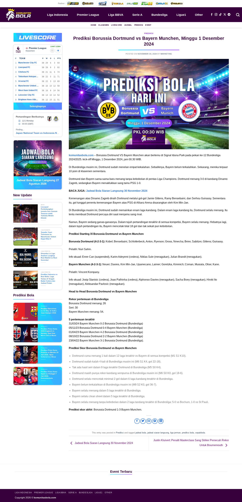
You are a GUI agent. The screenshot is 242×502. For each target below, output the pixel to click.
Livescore (116, 25)
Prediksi (138, 25)
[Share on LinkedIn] (160, 421)
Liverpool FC (24, 67)
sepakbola (200, 432)
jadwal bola (140, 432)
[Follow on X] (224, 14)
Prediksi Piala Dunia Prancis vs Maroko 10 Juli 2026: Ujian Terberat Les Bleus (49, 353)
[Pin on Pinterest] (155, 421)
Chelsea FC (23, 72)
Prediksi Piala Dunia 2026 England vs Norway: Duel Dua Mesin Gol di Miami (49, 332)
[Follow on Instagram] (216, 14)
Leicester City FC (26, 95)
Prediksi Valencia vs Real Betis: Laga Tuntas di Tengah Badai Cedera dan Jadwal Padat (49, 278)
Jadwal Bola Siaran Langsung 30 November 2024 (116, 190)
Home (93, 25)
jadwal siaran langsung (158, 432)
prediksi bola (188, 432)
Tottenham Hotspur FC (28, 76)
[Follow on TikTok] (220, 14)
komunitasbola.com (45, 497)
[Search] (238, 14)
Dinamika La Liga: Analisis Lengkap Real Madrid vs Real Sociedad (49, 257)
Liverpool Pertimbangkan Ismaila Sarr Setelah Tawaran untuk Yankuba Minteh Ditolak (49, 212)
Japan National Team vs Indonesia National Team (43, 133)
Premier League (88, 14)
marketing (166, 54)
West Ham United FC (28, 90)
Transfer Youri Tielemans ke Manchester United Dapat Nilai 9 (48, 235)
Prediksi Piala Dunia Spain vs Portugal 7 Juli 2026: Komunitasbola (49, 375)
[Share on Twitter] (143, 421)
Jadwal (128, 25)
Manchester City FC (27, 63)
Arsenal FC (23, 81)
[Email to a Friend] (149, 421)
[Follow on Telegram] (229, 14)
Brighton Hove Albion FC (28, 99)
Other (199, 14)
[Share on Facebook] (137, 421)
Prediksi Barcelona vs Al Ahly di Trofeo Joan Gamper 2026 (48, 311)
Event (148, 25)
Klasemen (103, 25)
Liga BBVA (115, 14)
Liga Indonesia (57, 14)
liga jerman (175, 432)
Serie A (137, 14)
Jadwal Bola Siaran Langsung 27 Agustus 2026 (37, 182)
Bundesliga (159, 14)
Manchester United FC (28, 86)
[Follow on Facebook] (211, 14)
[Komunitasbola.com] (18, 14)
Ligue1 (181, 14)
